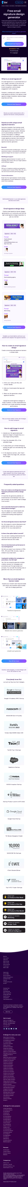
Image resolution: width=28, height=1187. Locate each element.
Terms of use (13, 1181)
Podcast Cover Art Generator (9, 1085)
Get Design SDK (6, 991)
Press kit (5, 980)
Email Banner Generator (8, 1046)
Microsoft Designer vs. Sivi (8, 1166)
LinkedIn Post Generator (8, 1068)
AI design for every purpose (11, 1106)
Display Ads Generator (8, 1048)
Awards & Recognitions (8, 977)
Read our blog (6, 962)
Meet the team (6, 961)
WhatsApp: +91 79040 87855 (9, 1021)
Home (3, 5)
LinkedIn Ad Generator (7, 1066)
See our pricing (6, 964)
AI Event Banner (6, 1114)
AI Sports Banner (6, 1122)
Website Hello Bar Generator (9, 1077)
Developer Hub (6, 988)
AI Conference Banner (7, 1109)
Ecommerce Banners (7, 1140)
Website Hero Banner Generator (9, 1057)
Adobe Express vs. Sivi (8, 1167)
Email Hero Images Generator (9, 1079)
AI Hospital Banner (7, 1117)
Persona (5, 1147)
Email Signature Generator (8, 1093)
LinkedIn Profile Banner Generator (8, 1055)
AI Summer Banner (7, 1119)
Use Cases (12, 5)
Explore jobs (6, 972)
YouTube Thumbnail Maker (8, 1049)
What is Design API (7, 992)
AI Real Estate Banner (7, 1108)
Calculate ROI (6, 997)
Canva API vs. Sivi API (7, 1164)
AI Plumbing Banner (7, 1129)
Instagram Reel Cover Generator (9, 1082)
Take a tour (5, 959)
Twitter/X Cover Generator (8, 1076)
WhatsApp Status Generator (9, 1092)
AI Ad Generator (6, 1097)
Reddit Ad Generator (7, 1084)
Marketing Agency (7, 1141)
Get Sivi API (5, 989)
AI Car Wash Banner (7, 1121)
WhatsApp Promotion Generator (10, 1053)
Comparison (7, 1160)
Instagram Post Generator (8, 1060)
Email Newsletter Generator (8, 1087)
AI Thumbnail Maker (7, 1042)
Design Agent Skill (7, 994)
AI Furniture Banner (7, 1116)
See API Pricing (6, 996)
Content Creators (6, 1151)
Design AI (5, 1100)
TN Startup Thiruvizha (7, 981)
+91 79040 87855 (11, 1023)
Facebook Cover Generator (9, 1073)
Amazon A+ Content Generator (9, 1051)
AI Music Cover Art (7, 1125)
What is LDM (5, 967)
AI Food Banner (6, 1133)
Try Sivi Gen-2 (6, 966)
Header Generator (7, 1045)
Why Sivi (5, 956)
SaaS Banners (6, 1138)
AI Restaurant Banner (7, 1132)
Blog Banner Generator (8, 1090)
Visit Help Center (6, 1024)
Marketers (5, 1154)
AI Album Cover (6, 1127)
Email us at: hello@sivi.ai (8, 1020)
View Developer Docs (7, 999)
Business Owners (7, 1153)
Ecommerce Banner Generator (9, 1058)
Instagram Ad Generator (8, 1089)
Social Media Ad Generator (8, 1040)
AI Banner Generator (7, 1098)
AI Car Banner (6, 1136)
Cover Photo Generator (8, 1043)
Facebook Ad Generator (8, 1065)
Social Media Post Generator (9, 1038)
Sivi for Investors (6, 975)
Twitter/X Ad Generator (8, 1063)
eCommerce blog (6, 978)
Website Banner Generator (8, 1037)
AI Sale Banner (6, 1113)
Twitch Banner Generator (8, 1095)
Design (7, 5)
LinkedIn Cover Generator (8, 1074)
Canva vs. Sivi (6, 1162)
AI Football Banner (7, 1124)
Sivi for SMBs (6, 973)
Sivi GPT (5, 983)
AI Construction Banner (8, 1130)
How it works (6, 958)
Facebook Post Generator (8, 1071)
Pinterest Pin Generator (8, 1062)
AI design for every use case (12, 1035)
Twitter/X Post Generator (8, 1069)
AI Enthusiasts (6, 1149)
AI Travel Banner (6, 1111)
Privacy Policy (6, 1181)
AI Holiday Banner (7, 1135)
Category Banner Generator (9, 1081)
